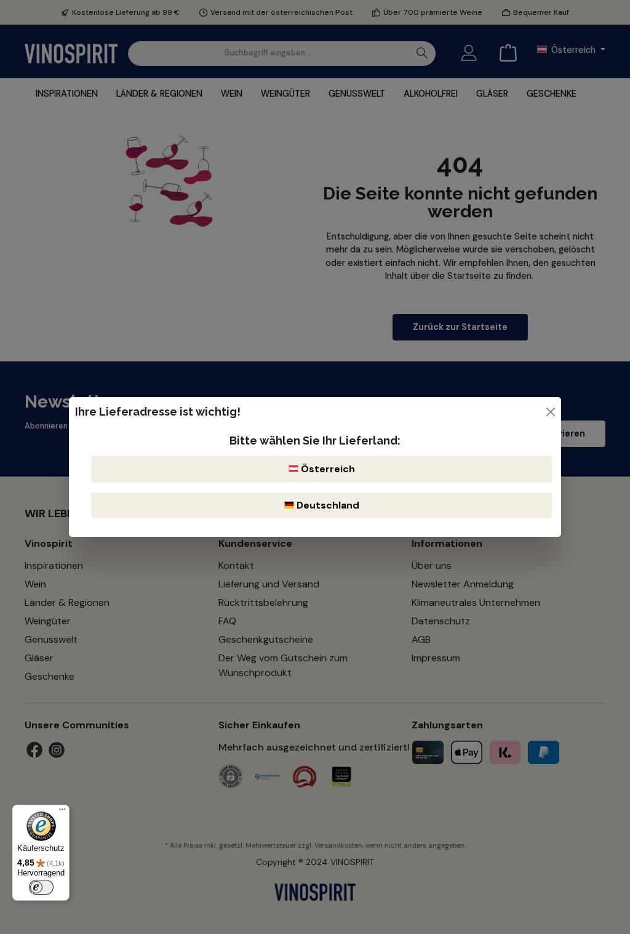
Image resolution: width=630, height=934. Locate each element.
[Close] (550, 412)
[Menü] (62, 812)
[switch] (41, 887)
